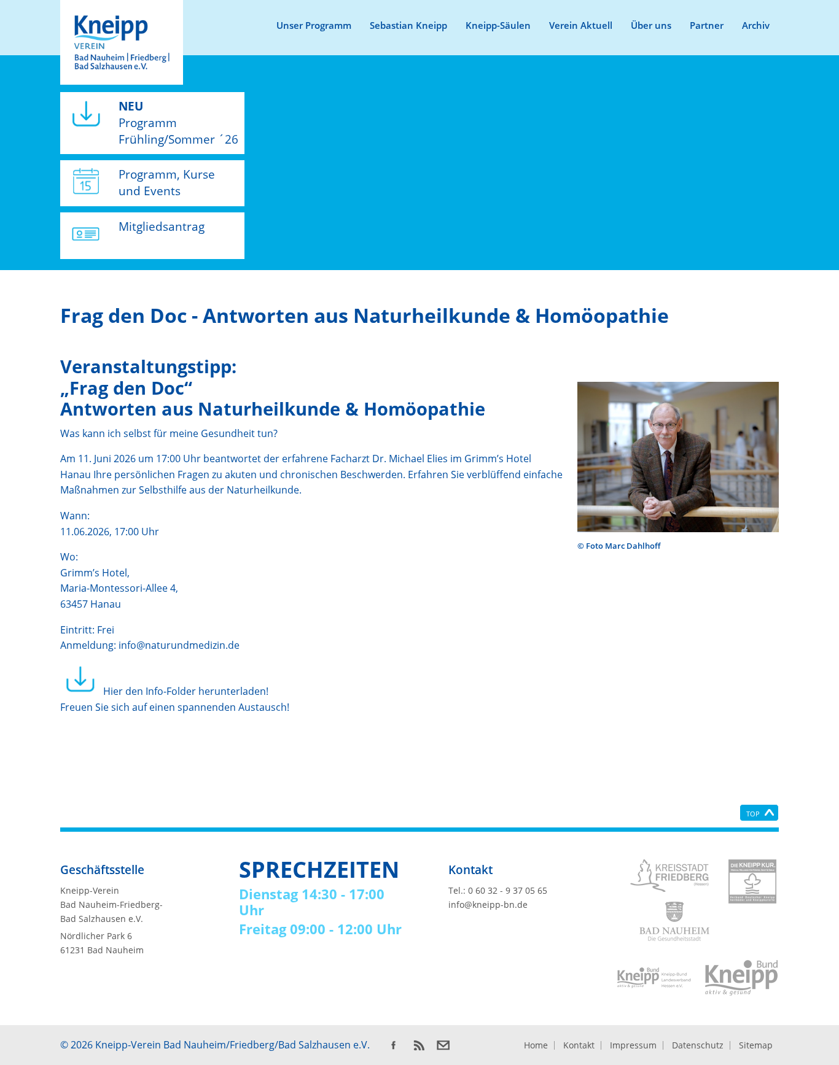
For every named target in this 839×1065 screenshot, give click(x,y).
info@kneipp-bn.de (488, 904)
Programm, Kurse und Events (167, 182)
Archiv (756, 25)
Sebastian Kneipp (408, 25)
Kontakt (579, 1045)
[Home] (121, 42)
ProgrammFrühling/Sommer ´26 (178, 122)
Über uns (651, 25)
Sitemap (756, 1045)
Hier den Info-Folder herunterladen (183, 691)
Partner (707, 25)
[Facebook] (393, 1045)
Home (536, 1045)
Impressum (633, 1045)
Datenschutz (698, 1045)
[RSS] (418, 1045)
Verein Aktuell (580, 25)
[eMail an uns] (443, 1045)
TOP (753, 813)
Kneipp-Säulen (498, 25)
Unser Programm (313, 25)
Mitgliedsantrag (162, 226)
